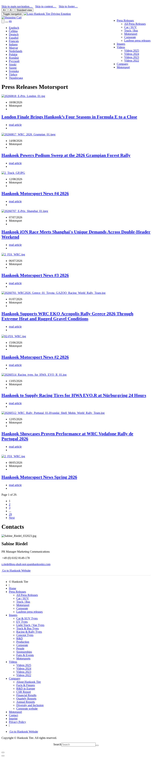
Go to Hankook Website (16, 570)
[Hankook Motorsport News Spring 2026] (13, 456)
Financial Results (26, 695)
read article (15, 124)
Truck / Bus (131, 30)
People (20, 648)
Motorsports (23, 658)
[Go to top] (2, 755)
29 (10, 514)
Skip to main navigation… (17, 6)
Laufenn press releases (137, 40)
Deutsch (14, 34)
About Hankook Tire (28, 681)
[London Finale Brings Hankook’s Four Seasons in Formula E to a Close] (23, 96)
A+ (4, 10)
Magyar (13, 47)
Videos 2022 (131, 60)
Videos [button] (121, 47)
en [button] (10, 21)
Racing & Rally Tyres (29, 631)
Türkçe (13, 74)
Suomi (12, 67)
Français (14, 41)
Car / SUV (130, 27)
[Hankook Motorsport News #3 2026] (13, 254)
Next (12, 517)
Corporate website (27, 708)
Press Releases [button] (125, 20)
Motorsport (130, 33)
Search (57, 744)
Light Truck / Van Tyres (30, 625)
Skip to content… (46, 6)
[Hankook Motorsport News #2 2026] (13, 336)
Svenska (14, 71)
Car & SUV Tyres (27, 618)
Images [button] (13, 615)
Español (13, 37)
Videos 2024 (131, 53)
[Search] (97, 745)
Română (14, 57)
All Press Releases (135, 23)
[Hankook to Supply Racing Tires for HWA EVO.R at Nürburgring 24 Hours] (34, 374)
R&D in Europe (25, 688)
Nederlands (15, 51)
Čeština (13, 31)
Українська (16, 77)
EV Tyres (22, 621)
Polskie (13, 54)
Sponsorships (24, 651)
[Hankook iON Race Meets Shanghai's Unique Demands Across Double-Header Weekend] (24, 211)
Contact (13, 715)
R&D (19, 638)
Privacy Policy (17, 721)
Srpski (12, 64)
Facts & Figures (25, 685)
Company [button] (14, 678)
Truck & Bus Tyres (27, 628)
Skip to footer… (68, 6)
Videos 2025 (131, 50)
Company (122, 63)
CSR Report (23, 691)
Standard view (24, 10)
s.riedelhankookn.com (25, 564)
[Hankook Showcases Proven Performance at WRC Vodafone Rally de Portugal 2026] (53, 412)
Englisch (14, 27)
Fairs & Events (25, 655)
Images (121, 43)
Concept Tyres (24, 635)
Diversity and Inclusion (30, 705)
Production (22, 641)
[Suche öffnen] (2, 21)
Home (12, 588)
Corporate (130, 37)
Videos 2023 (131, 57)
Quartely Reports (26, 698)
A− (11, 10)
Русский (14, 61)
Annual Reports (25, 701)
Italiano (13, 44)
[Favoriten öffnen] (6, 22)
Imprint (13, 718)
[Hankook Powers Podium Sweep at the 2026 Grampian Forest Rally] (28, 134)
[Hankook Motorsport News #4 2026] (13, 172)
